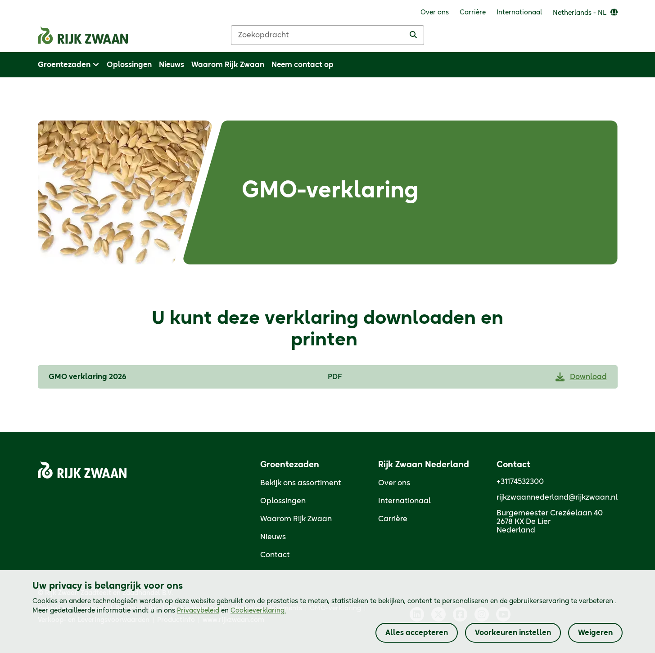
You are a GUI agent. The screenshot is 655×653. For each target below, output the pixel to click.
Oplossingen (283, 501)
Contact (275, 555)
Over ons (394, 483)
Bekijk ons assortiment (300, 483)
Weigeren (595, 632)
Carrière (392, 519)
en (231, 611)
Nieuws (273, 537)
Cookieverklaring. (258, 611)
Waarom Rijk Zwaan (296, 519)
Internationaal (404, 501)
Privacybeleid (198, 611)
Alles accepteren (416, 632)
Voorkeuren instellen (513, 632)
